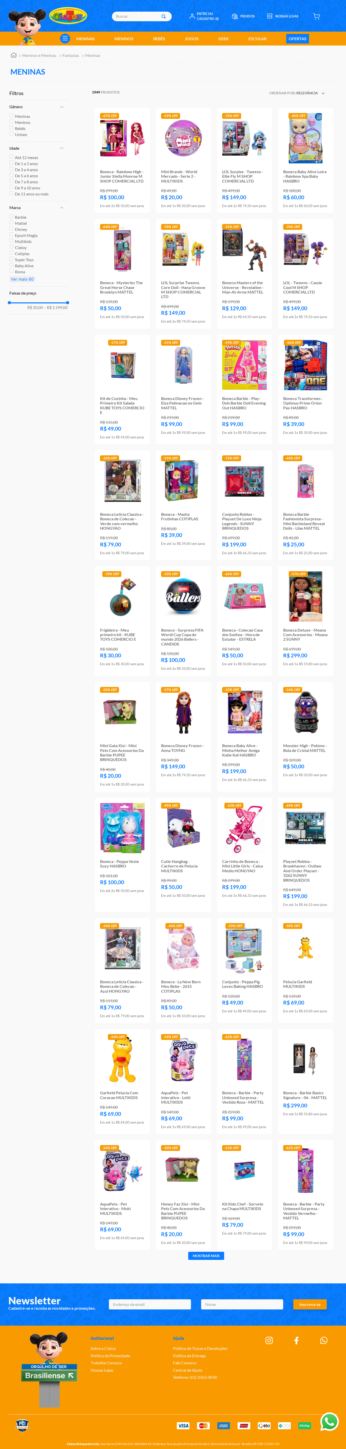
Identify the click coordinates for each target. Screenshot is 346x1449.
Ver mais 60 (22, 279)
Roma (20, 271)
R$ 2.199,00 (56, 307)
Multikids (23, 241)
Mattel (21, 223)
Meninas (92, 55)
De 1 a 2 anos (26, 163)
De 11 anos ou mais (32, 193)
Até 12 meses (26, 157)
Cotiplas (22, 253)
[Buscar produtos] (165, 16)
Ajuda (178, 1338)
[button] (38, 106)
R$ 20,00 (35, 307)
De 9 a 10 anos (27, 187)
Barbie (20, 217)
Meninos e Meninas (39, 55)
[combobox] (141, 16)
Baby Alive (24, 265)
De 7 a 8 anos (26, 181)
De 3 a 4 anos (26, 169)
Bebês (20, 128)
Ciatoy (21, 247)
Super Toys (24, 259)
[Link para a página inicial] (13, 56)
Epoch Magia (26, 235)
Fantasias (70, 55)
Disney (21, 229)
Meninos (22, 122)
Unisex (21, 134)
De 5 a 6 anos (26, 175)
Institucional (102, 1338)
